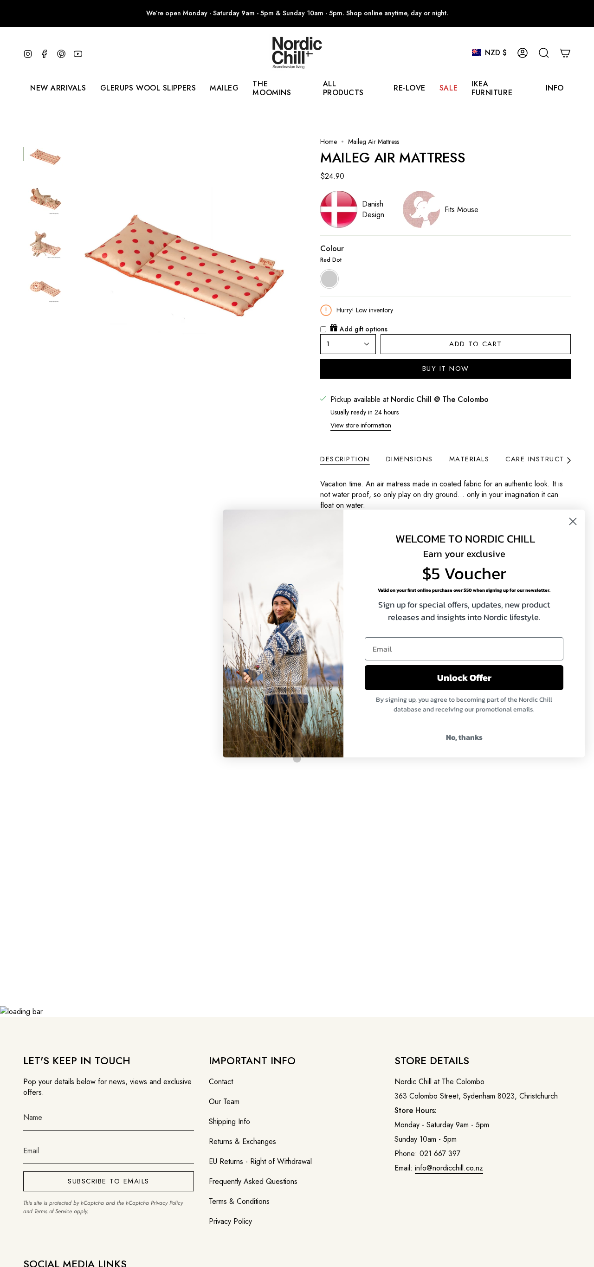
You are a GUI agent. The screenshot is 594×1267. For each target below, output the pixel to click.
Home (328, 141)
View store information (360, 425)
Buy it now (445, 368)
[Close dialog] (573, 521)
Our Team (224, 1101)
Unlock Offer (464, 678)
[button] (224, 88)
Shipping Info (229, 1121)
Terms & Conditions (239, 1201)
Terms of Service (53, 1211)
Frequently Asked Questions (253, 1181)
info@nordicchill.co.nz (449, 1168)
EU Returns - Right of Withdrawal (260, 1161)
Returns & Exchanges (242, 1141)
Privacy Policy (167, 1203)
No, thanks (464, 737)
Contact (221, 1081)
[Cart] (565, 53)
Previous (72, 249)
